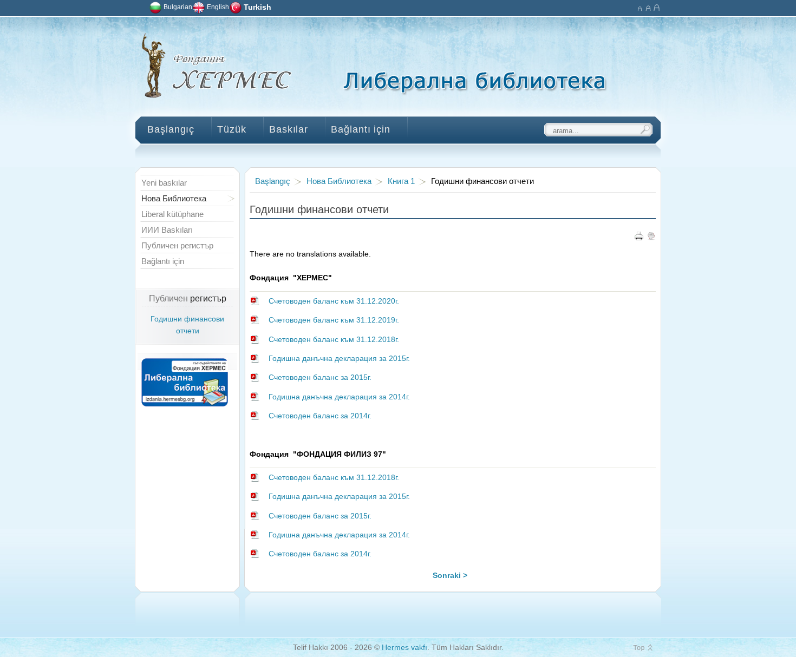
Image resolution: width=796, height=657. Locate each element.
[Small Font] (639, 7)
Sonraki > (450, 575)
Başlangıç (272, 181)
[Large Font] (657, 7)
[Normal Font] (648, 7)
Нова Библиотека (338, 181)
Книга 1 (401, 181)
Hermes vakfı (404, 647)
